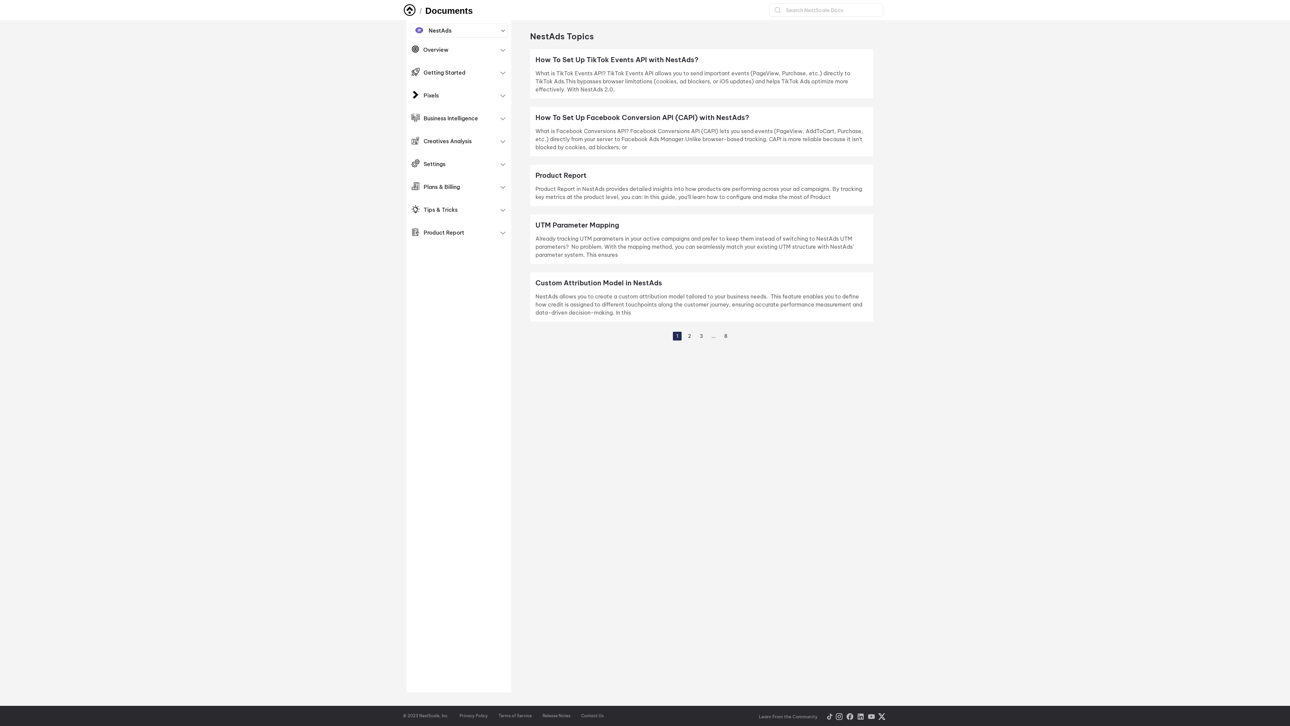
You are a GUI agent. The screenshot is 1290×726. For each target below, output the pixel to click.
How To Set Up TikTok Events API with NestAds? (616, 59)
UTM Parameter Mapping (578, 225)
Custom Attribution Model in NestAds (598, 283)
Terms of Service (515, 715)
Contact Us (592, 715)
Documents (449, 11)
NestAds (440, 30)
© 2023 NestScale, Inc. (426, 715)
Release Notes (556, 715)
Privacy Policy (474, 715)
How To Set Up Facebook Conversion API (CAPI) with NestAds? (642, 117)
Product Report (561, 175)
